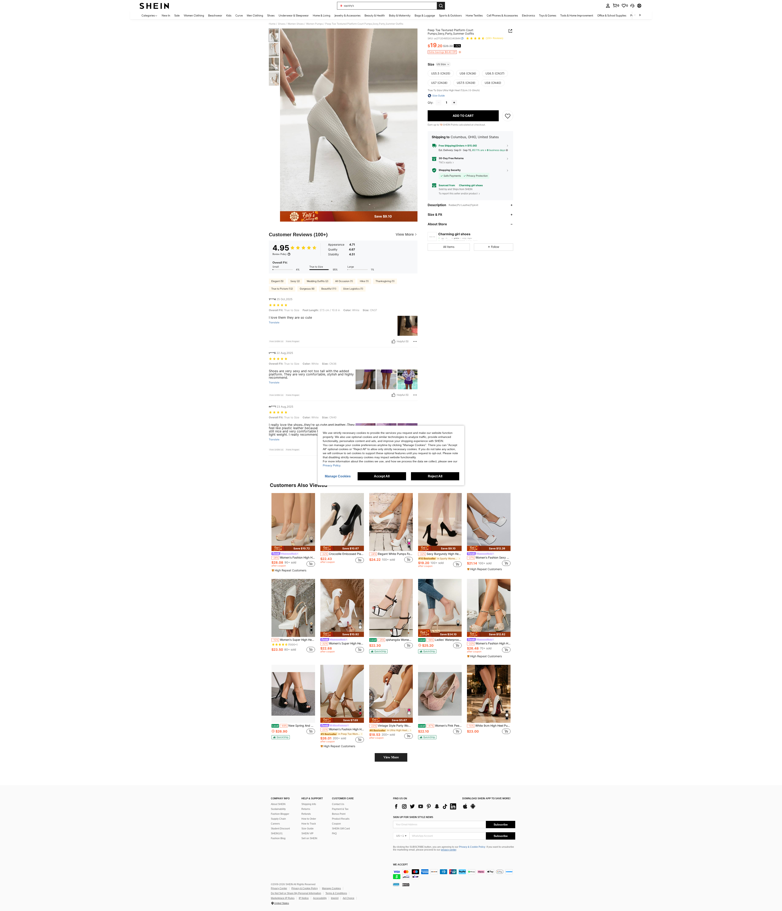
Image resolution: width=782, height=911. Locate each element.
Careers (275, 823)
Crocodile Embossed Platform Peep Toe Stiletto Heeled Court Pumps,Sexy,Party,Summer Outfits (342, 554)
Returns (305, 809)
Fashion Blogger (280, 814)
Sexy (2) (295, 281)
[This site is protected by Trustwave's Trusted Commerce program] (396, 884)
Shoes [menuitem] (271, 15)
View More (391, 757)
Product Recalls (340, 818)
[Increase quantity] (454, 102)
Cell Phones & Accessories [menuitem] (502, 15)
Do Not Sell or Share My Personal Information (296, 893)
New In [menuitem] (166, 15)
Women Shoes (296, 23)
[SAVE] (507, 115)
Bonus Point (338, 814)
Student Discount (280, 828)
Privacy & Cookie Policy (472, 846)
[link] (615, 5)
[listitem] (293, 532)
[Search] (441, 6)
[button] (632, 5)
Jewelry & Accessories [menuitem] (347, 15)
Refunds (306, 814)
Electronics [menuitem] (528, 15)
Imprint (334, 898)
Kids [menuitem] (228, 15)
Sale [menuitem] (177, 15)
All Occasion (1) (344, 281)
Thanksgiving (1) (385, 281)
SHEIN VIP (307, 833)
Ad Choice (348, 898)
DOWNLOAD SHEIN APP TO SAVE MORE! (486, 798)
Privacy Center (279, 888)
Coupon (336, 823)
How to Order (308, 818)
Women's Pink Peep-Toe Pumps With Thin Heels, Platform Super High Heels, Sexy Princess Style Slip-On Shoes (440, 725)
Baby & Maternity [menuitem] (400, 15)
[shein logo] (154, 5)
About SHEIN (278, 804)
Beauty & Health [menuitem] (375, 15)
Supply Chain (278, 818)
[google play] (473, 808)
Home (272, 23)
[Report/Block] (415, 341)
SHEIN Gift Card (341, 828)
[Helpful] (393, 341)
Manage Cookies (331, 888)
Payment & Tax (340, 809)
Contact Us (338, 804)
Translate (274, 322)
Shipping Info (308, 804)
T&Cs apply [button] (445, 162)
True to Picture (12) (282, 288)
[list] (425, 806)
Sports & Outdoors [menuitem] (450, 15)
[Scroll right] (639, 15)
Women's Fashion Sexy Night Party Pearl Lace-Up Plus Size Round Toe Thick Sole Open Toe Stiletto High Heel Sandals (489, 557)
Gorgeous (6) (307, 288)
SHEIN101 (277, 833)
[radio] (441, 73)
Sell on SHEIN (309, 838)
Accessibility (320, 898)
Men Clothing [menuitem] (255, 15)
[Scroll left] (635, 15)
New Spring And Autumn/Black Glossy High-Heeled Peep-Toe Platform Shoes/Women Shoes (293, 725)
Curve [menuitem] (239, 15)
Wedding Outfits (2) (317, 281)
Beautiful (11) (328, 288)
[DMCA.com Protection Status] (405, 884)
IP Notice (304, 898)
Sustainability (278, 809)
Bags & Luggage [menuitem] (425, 15)
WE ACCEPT (400, 864)
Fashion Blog (278, 838)
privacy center (448, 849)
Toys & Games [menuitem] (547, 15)
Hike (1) (364, 281)
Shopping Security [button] (450, 170)
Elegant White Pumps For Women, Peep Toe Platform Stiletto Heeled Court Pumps (391, 554)
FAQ (334, 833)
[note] (293, 548)
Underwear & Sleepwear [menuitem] (294, 15)
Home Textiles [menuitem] (474, 15)
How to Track (308, 823)
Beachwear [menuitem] (215, 15)
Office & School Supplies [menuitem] (611, 15)
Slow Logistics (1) (353, 288)
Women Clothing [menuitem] (194, 15)
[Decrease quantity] (438, 102)
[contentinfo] (454, 874)
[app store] (465, 808)
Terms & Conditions (336, 893)
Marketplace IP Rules (282, 898)
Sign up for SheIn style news (413, 817)
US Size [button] (441, 64)
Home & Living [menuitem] (321, 15)
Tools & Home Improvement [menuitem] (576, 15)
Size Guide (307, 828)
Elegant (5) (277, 281)
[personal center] (607, 5)
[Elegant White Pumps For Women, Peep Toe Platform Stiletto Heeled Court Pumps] (391, 522)
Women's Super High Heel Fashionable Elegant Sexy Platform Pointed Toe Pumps (293, 639)
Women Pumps (314, 23)
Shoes (281, 23)
